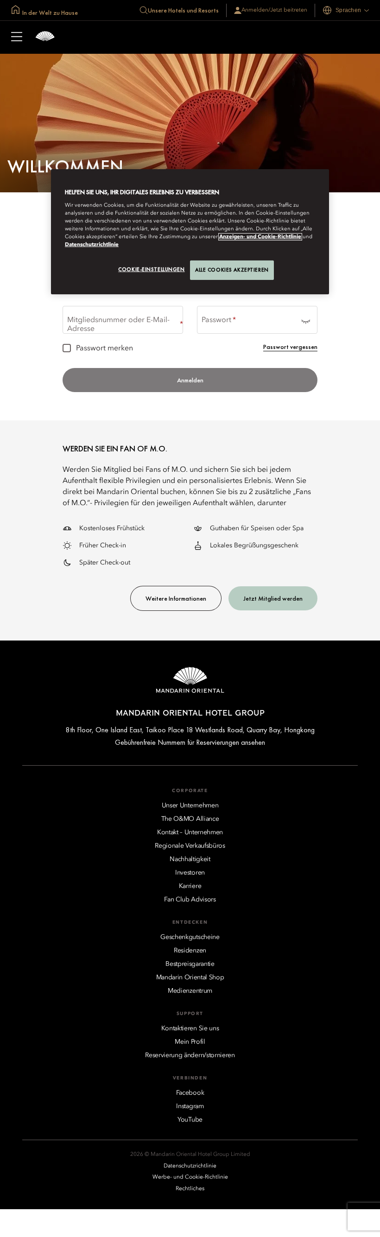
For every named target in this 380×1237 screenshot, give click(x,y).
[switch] (305, 319)
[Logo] (45, 37)
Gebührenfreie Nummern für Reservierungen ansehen (190, 742)
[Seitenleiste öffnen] (16, 37)
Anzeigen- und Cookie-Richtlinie (260, 237)
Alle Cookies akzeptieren (232, 269)
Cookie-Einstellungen (151, 269)
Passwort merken (104, 348)
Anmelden (190, 380)
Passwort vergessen (290, 347)
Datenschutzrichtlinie (92, 244)
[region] (190, 231)
